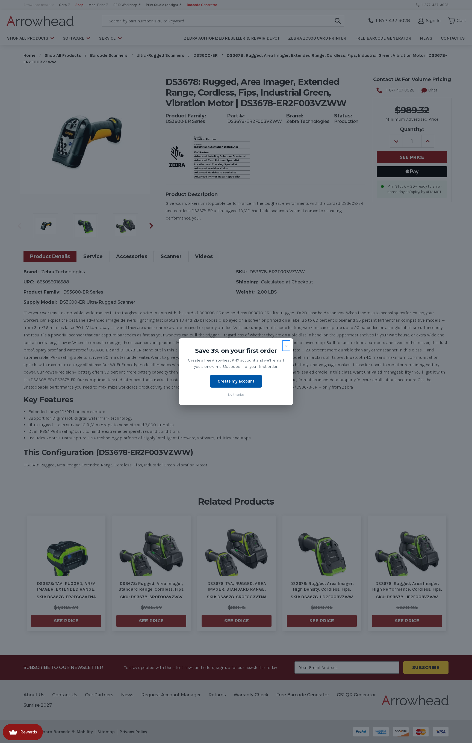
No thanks (236, 394)
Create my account (236, 381)
